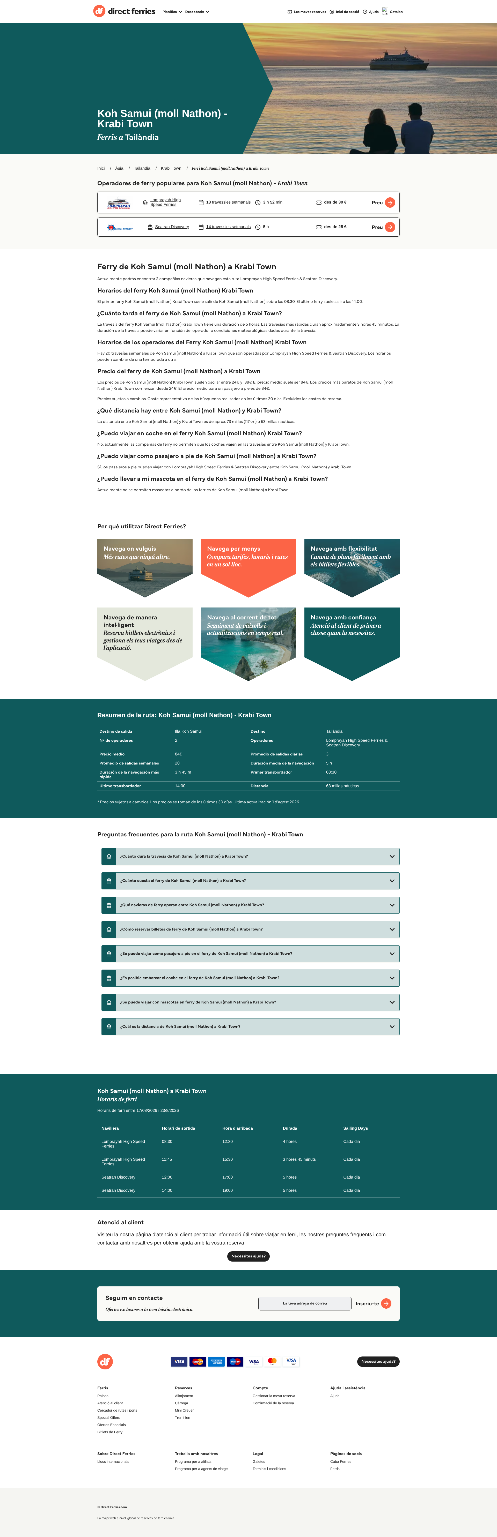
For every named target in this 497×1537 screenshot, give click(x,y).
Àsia (119, 168)
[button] (250, 856)
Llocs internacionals (113, 1461)
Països (102, 1396)
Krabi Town (171, 168)
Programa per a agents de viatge (201, 1469)
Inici (101, 168)
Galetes (259, 1461)
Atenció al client (110, 1403)
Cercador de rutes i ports (117, 1410)
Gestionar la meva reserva (274, 1396)
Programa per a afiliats (193, 1461)
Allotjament (184, 1396)
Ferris (335, 1469)
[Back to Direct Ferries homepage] (124, 11)
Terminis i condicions (269, 1469)
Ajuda (335, 1396)
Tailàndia (142, 168)
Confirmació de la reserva (273, 1403)
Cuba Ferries (340, 1461)
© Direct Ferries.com (112, 1507)
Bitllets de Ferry (109, 1432)
